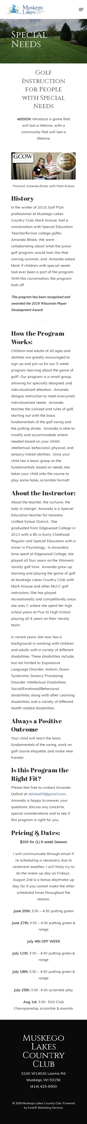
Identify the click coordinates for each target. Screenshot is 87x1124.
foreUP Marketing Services (45, 1107)
